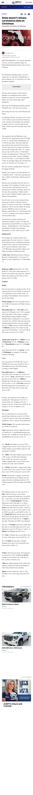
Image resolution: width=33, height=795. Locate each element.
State (4, 14)
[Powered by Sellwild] (28, 677)
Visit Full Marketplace (26, 586)
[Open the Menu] (2, 2)
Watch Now (28, 2)
